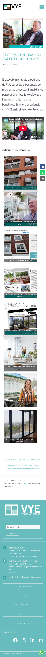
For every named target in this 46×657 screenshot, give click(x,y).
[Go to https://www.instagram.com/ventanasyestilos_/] (24, 640)
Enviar (12, 533)
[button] (23, 585)
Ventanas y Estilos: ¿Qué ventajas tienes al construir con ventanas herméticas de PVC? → (23, 465)
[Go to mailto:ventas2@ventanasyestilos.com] (23, 577)
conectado (24, 483)
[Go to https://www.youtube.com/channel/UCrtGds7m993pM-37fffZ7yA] (41, 640)
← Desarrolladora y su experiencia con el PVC (23, 459)
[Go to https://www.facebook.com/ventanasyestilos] (15, 640)
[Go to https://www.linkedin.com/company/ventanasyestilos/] (32, 640)
